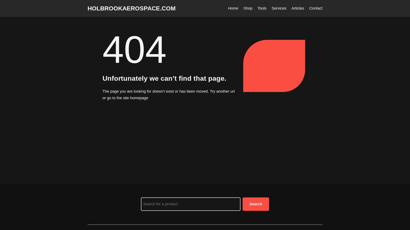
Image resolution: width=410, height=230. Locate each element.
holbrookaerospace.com (132, 8)
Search (255, 204)
